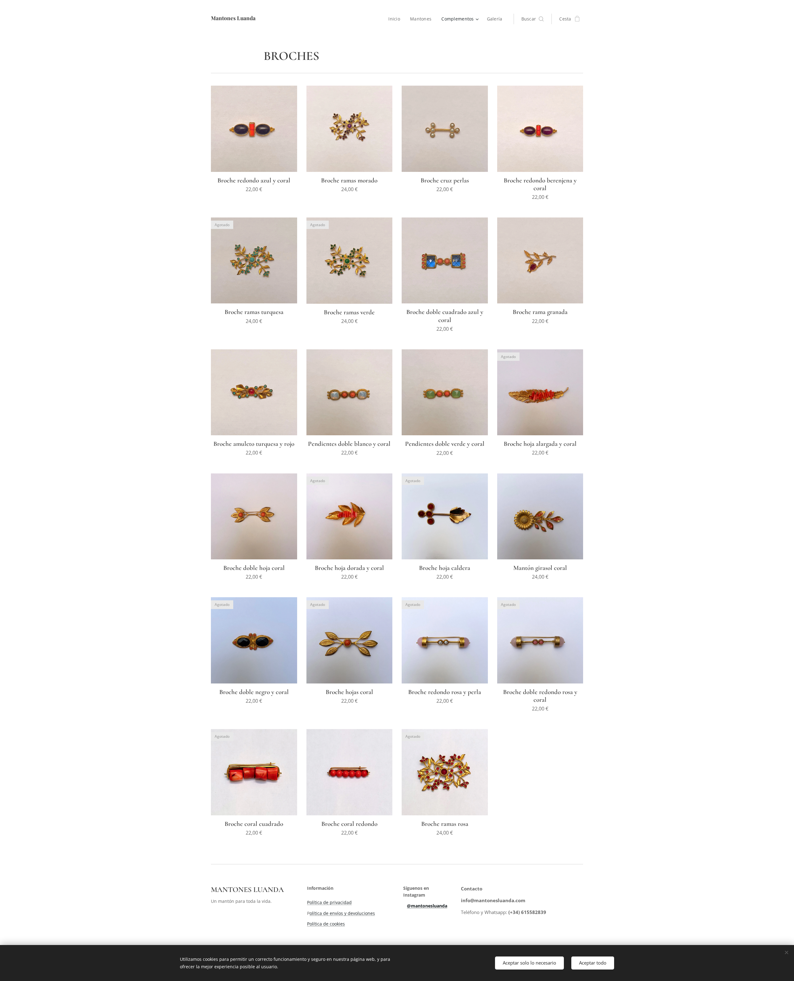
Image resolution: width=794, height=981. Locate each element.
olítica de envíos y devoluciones (342, 913)
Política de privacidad (329, 902)
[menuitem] (396, 19)
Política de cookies (326, 924)
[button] (533, 19)
